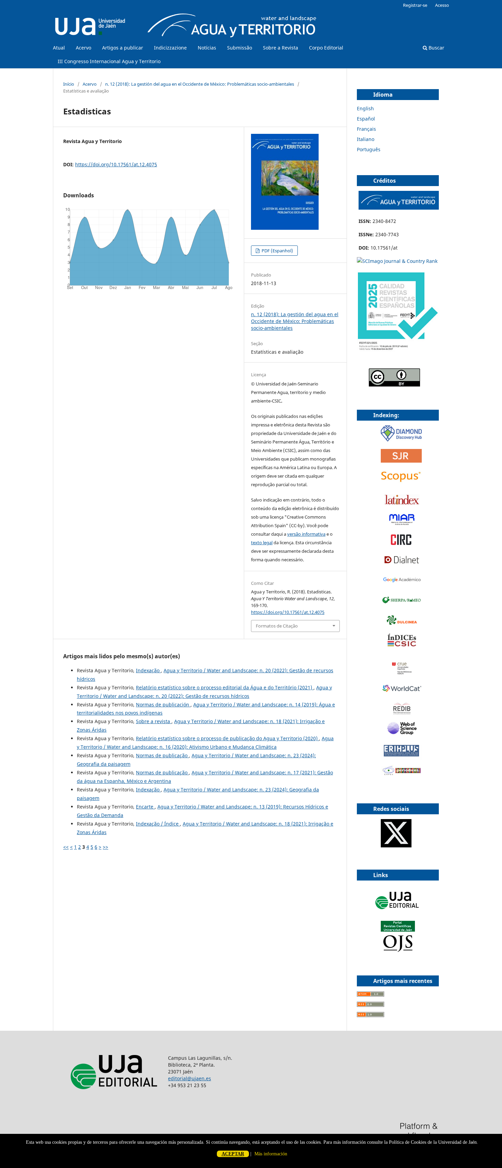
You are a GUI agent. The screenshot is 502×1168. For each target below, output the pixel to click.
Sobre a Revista (280, 47)
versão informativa (306, 534)
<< (66, 847)
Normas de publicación (163, 704)
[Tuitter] (396, 845)
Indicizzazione (170, 47)
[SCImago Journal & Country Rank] (397, 261)
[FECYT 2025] (398, 350)
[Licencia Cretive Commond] (394, 384)
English (365, 108)
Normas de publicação (162, 755)
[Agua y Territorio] (399, 208)
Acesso (442, 5)
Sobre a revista (153, 721)
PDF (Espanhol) (277, 251)
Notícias (207, 47)
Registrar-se (415, 5)
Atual (59, 47)
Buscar (435, 47)
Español (366, 118)
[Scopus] (401, 482)
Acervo (83, 47)
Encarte (145, 806)
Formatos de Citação (277, 626)
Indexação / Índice (158, 823)
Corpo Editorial (326, 47)
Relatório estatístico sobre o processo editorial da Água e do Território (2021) (224, 687)
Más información (270, 1153)
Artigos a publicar (122, 47)
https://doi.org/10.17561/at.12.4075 (116, 164)
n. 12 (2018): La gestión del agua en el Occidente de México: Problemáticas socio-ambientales (199, 84)
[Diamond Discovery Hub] (401, 439)
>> (105, 847)
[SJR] (401, 461)
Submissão (239, 47)
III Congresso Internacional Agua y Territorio (109, 61)
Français (366, 129)
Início (68, 84)
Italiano (365, 139)
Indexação (148, 670)
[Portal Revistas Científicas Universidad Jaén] (397, 950)
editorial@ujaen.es (189, 1078)
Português (368, 149)
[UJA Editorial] (397, 912)
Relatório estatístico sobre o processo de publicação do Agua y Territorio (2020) (227, 738)
